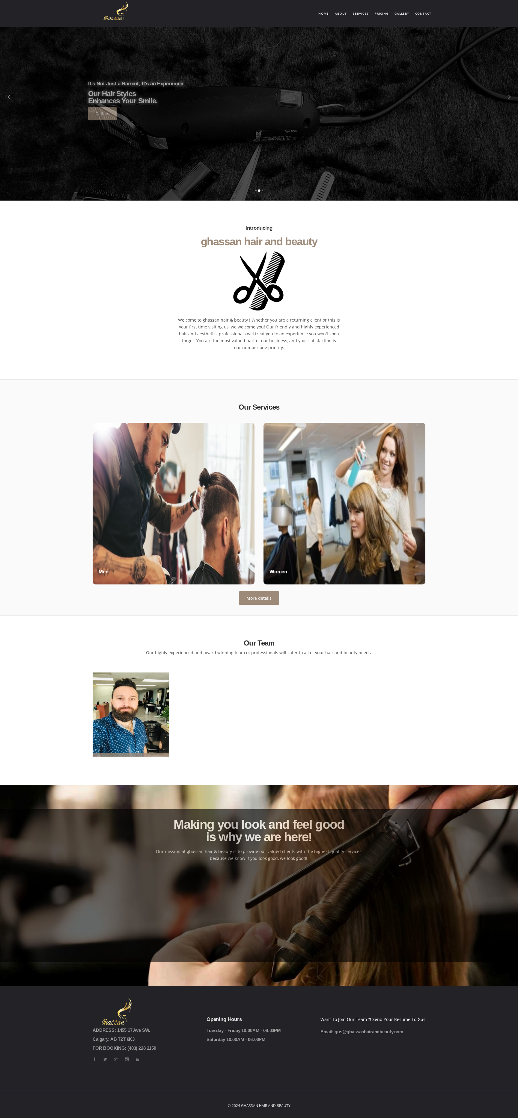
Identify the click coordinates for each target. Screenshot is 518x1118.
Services (361, 13)
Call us (102, 113)
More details (259, 598)
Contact (423, 13)
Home (325, 13)
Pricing (382, 13)
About (341, 13)
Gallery (401, 13)
